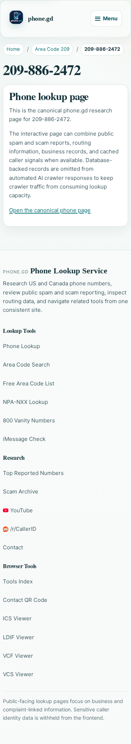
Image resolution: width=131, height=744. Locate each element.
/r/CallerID (23, 528)
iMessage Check (24, 438)
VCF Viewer (18, 655)
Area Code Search (26, 364)
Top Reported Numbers (33, 473)
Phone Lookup (21, 346)
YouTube (21, 510)
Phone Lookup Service (68, 270)
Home (13, 49)
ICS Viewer (17, 618)
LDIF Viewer (18, 637)
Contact (13, 547)
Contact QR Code (25, 599)
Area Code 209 (52, 49)
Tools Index (18, 581)
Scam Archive (20, 491)
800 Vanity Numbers (29, 420)
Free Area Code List (28, 383)
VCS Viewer (18, 674)
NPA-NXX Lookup (25, 401)
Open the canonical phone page (50, 210)
